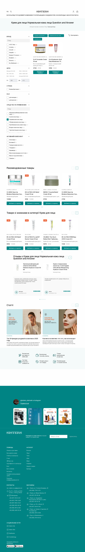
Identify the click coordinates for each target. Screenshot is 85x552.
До (19, 80)
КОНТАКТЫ (75, 15)
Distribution (12, 533)
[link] (77, 11)
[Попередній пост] (16, 416)
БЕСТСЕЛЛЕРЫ (35, 15)
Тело (28, 455)
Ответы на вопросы (12, 455)
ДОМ (20, 15)
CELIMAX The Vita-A (54, 234)
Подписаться (24, 403)
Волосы (29, 450)
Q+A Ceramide (46, 57)
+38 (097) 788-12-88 (15, 500)
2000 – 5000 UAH (23, 73)
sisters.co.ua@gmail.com (15, 488)
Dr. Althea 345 (35, 189)
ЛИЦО (14, 15)
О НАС (67, 15)
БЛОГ (70, 15)
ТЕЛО (17, 15)
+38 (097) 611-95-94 (34, 495)
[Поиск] (11, 11)
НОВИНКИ (28, 15)
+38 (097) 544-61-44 (34, 506)
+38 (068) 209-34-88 (35, 512)
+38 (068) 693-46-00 (15, 505)
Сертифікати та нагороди (14, 463)
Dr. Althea (28, 189)
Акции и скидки (31, 466)
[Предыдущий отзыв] (66, 257)
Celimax (45, 234)
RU (8, 11)
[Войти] (73, 11)
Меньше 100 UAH (11, 71)
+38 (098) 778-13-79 (34, 490)
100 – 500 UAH (10, 73)
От (7, 80)
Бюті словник (10, 468)
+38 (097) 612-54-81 (14, 498)
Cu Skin (9, 189)
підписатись (73, 436)
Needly (45, 189)
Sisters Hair (12, 526)
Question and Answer (39, 57)
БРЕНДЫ (62, 15)
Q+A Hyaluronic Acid (62, 57)
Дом (28, 458)
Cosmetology (12, 537)
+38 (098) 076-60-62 (35, 517)
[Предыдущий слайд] (73, 168)
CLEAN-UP (14, 189)
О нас (8, 458)
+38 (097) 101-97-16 (34, 501)
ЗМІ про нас (10, 461)
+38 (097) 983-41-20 (15, 503)
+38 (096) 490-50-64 (15, 510)
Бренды (29, 468)
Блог (8, 466)
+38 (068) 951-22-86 (15, 507)
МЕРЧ (23, 15)
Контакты (9, 471)
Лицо (28, 453)
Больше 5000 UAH (23, 76)
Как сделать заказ (12, 453)
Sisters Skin (12, 529)
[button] (40, 35)
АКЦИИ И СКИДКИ (45, 15)
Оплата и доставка (12, 450)
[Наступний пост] (69, 416)
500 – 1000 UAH (10, 76)
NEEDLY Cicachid (52, 189)
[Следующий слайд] (76, 168)
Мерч (28, 461)
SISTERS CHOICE (55, 15)
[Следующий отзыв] (70, 257)
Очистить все (37, 39)
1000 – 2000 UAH (23, 71)
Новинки (29, 463)
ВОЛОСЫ (9, 15)
